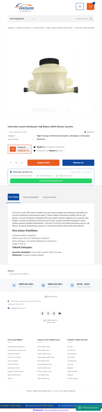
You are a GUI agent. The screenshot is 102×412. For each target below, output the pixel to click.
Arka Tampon (71, 354)
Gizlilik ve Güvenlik (14, 357)
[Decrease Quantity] (10, 163)
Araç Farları (71, 357)
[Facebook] (42, 313)
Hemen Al (78, 162)
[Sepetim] (90, 6)
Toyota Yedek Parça (44, 368)
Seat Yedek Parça (43, 361)
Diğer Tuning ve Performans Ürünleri (53, 136)
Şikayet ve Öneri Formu (16, 371)
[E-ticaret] (50, 410)
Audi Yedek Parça (43, 350)
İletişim (10, 378)
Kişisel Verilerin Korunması (17, 350)
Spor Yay (70, 364)
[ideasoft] (38, 410)
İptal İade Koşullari (14, 354)
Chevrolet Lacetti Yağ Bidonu (19, 274)
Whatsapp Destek (90, 408)
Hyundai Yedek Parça (45, 364)
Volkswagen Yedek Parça (46, 357)
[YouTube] (59, 313)
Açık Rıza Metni (13, 364)
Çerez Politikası (13, 361)
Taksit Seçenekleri (31, 197)
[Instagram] (54, 313)
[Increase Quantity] (21, 163)
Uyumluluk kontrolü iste (52, 181)
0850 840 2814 (55, 284)
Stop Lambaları (72, 371)
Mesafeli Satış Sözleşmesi (16, 347)
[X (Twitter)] (48, 313)
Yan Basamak (71, 361)
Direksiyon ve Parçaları (80, 136)
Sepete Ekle (43, 162)
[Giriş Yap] (79, 6)
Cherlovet (41, 139)
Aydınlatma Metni (14, 368)
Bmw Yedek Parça (44, 347)
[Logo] (51, 296)
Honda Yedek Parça (44, 354)
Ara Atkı (70, 347)
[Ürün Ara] (90, 18)
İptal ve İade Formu (14, 375)
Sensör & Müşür (72, 378)
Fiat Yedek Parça (43, 375)
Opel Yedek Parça (44, 378)
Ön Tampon (71, 350)
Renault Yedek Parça (44, 371)
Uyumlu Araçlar (49, 197)
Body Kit (70, 368)
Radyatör (70, 375)
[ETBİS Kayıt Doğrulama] (51, 326)
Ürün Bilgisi (13, 197)
